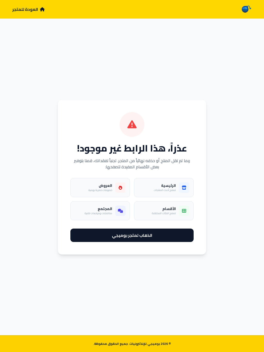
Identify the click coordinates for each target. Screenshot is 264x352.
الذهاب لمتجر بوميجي (132, 235)
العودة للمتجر (25, 9)
